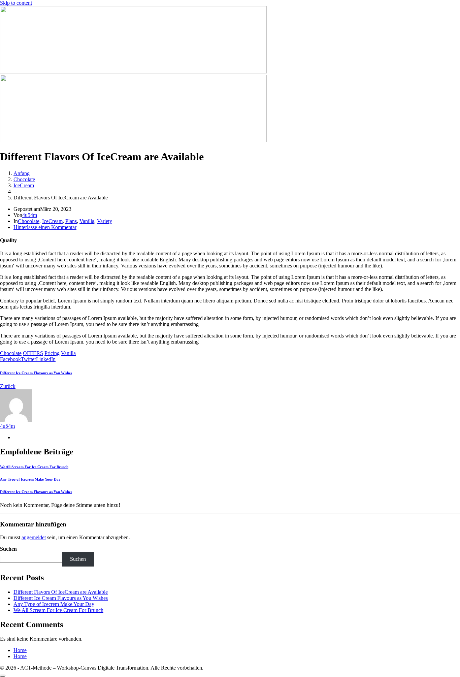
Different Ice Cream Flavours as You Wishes (60, 598)
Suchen (8, 549)
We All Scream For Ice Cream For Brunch (58, 610)
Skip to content (16, 3)
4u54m (29, 215)
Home (20, 650)
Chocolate (28, 221)
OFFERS (33, 353)
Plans (71, 221)
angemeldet (34, 537)
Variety (104, 221)
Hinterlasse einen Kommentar (44, 227)
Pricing (52, 353)
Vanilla (86, 221)
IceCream (52, 221)
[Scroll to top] (2, 676)
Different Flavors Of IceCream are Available (60, 592)
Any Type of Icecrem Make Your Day (53, 604)
